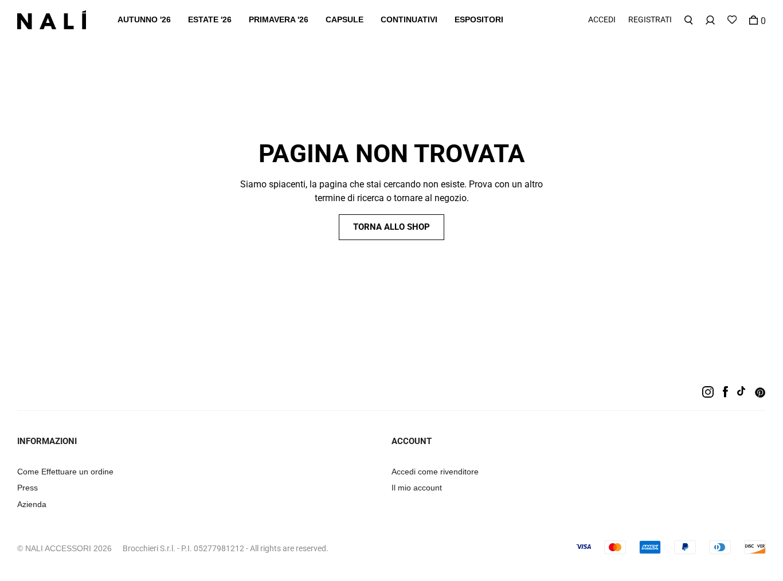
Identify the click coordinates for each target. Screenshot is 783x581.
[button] (144, 20)
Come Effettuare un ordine (65, 471)
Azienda (31, 504)
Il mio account (416, 487)
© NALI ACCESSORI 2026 (64, 548)
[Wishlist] (732, 20)
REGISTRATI (650, 19)
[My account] (710, 20)
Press (27, 487)
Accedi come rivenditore (435, 471)
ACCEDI (602, 19)
